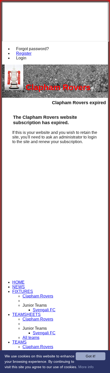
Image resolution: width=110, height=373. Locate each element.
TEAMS (19, 342)
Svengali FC (44, 310)
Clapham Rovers (38, 296)
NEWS (18, 287)
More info (86, 367)
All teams (31, 337)
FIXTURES (22, 291)
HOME (18, 282)
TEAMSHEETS (26, 314)
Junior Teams (35, 305)
